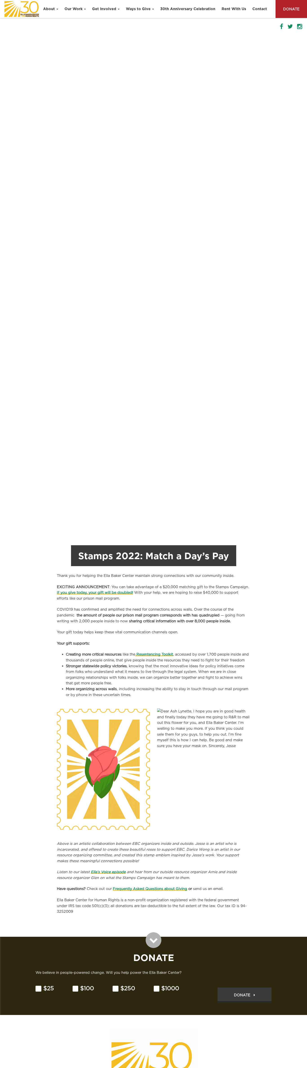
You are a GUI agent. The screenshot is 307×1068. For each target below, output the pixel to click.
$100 (87, 988)
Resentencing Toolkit (154, 654)
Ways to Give (139, 9)
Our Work (74, 9)
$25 (48, 988)
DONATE (291, 9)
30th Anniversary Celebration (187, 9)
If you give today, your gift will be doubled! (95, 592)
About (49, 9)
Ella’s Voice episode (108, 872)
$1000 (170, 988)
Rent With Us (234, 9)
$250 (127, 988)
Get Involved (104, 9)
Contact (259, 9)
